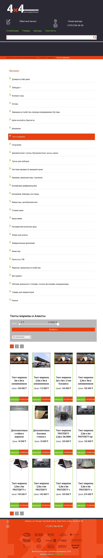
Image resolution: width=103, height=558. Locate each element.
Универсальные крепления (23, 243)
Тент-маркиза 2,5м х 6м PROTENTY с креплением (19, 488)
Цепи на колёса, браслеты (23, 120)
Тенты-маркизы (63, 58)
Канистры (16, 251)
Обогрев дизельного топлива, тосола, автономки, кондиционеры (40, 284)
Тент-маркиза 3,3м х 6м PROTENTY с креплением (63, 488)
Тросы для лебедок (20, 161)
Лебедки (16, 88)
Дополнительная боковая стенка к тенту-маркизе (41, 435)
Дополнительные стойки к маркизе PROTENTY (19, 435)
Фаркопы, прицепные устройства (26, 268)
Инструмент (17, 276)
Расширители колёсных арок (24, 227)
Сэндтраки (16, 145)
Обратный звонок (27, 21)
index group (58, 554)
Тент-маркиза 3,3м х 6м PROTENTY (41, 486)
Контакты (50, 31)
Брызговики (17, 219)
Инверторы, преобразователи (24, 202)
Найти (95, 37)
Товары (26, 31)
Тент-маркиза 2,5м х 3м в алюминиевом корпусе (41, 382)
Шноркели (16, 129)
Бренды (38, 31)
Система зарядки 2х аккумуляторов (27, 169)
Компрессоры (18, 96)
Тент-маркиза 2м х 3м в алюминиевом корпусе (19, 382)
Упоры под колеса (20, 235)
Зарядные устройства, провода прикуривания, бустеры (36, 112)
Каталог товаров (46, 58)
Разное (15, 301)
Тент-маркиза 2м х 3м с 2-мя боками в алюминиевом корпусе (63, 383)
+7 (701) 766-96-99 (54, 526)
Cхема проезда (75, 21)
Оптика (15, 104)
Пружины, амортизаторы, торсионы (27, 178)
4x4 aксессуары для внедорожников (21, 58)
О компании (12, 31)
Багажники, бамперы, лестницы (25, 194)
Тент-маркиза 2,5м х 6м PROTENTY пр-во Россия (85, 435)
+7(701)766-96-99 (75, 25)
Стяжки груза (17, 210)
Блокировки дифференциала (24, 186)
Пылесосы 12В (18, 259)
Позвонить (23, 399)
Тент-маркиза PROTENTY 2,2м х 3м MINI (63, 433)
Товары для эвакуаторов (23, 292)
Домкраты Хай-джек (21, 79)
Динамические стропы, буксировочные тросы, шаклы (35, 153)
